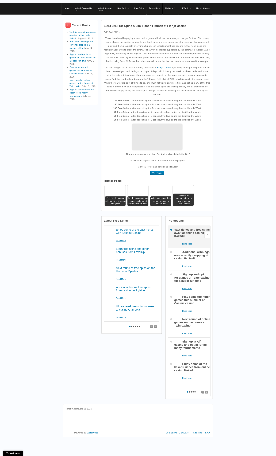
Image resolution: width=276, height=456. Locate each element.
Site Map (197, 432)
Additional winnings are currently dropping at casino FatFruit (81, 44)
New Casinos (123, 8)
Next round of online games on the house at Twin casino (81, 83)
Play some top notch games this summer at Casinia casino (80, 70)
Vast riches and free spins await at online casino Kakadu (82, 35)
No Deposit (170, 8)
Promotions (154, 8)
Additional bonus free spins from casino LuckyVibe (133, 289)
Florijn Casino (164, 67)
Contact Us (171, 432)
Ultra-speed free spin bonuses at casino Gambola (135, 308)
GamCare (184, 432)
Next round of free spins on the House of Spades (135, 269)
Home (66, 8)
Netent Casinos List (83, 9)
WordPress (92, 432)
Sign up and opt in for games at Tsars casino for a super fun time (82, 57)
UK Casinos (186, 8)
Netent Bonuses (105, 9)
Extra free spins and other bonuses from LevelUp (132, 250)
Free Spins (139, 8)
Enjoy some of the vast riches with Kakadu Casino (134, 231)
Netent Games (203, 8)
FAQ (207, 432)
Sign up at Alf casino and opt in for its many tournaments (81, 92)
